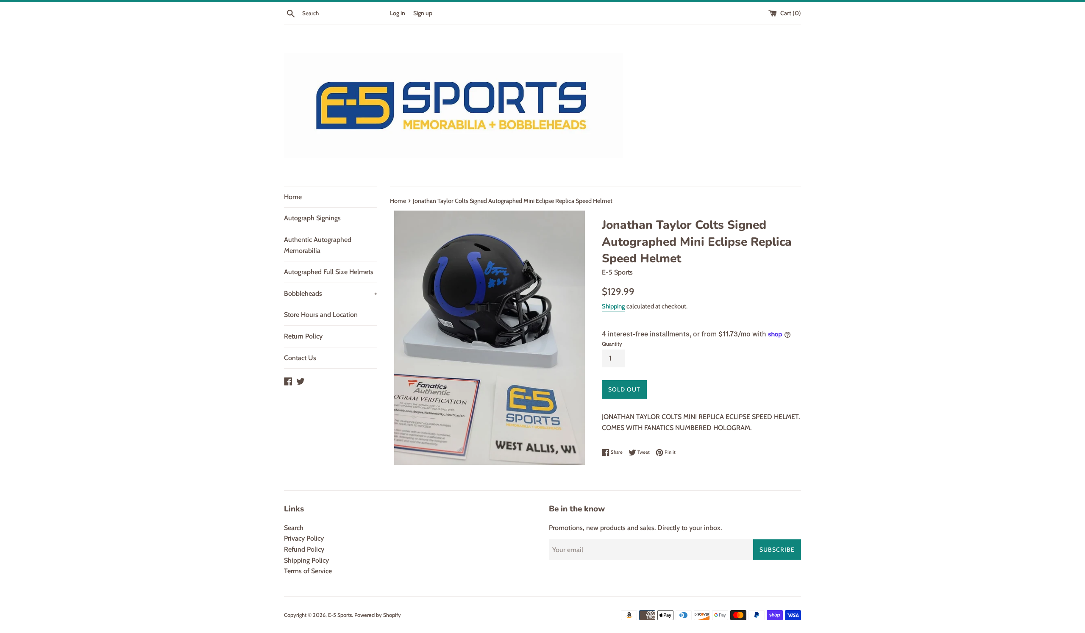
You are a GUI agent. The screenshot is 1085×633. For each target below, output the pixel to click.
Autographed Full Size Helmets (328, 272)
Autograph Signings (312, 218)
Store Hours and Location (321, 315)
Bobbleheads (330, 293)
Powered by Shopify (377, 615)
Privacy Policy (304, 538)
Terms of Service (308, 571)
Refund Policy (304, 549)
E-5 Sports (340, 615)
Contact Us (300, 358)
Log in (397, 13)
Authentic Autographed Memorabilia (317, 245)
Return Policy (303, 336)
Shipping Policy (306, 560)
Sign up (422, 13)
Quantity (612, 344)
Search (293, 528)
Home (293, 197)
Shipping (613, 306)
